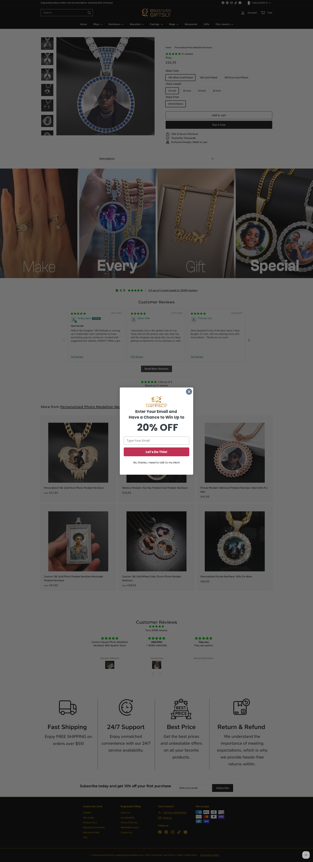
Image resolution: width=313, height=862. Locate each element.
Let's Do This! (156, 452)
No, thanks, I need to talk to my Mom (156, 462)
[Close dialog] (189, 391)
